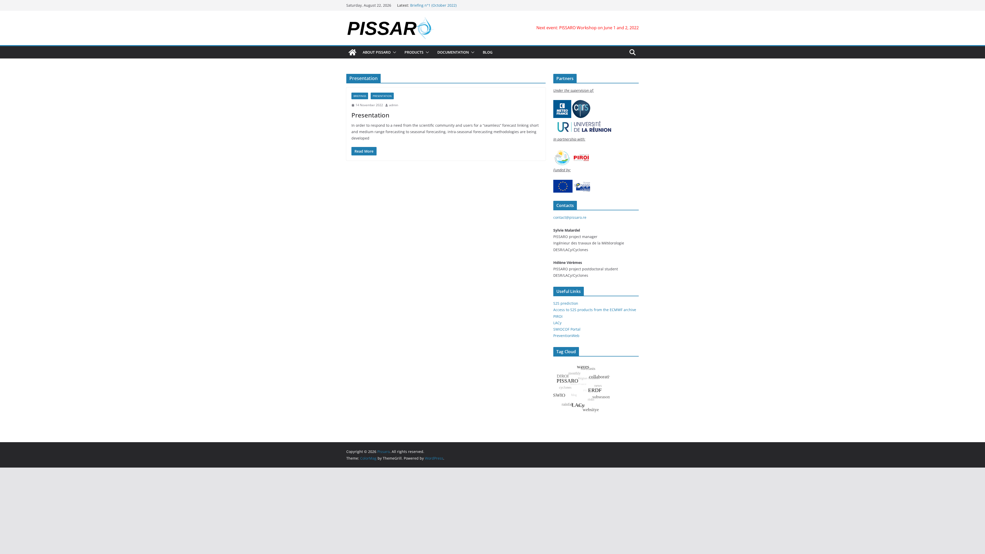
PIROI (558, 316)
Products (414, 52)
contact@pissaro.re (569, 217)
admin (393, 105)
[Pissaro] (352, 52)
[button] (393, 52)
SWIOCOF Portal (566, 329)
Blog (488, 52)
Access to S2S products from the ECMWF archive (594, 309)
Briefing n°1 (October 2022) (433, 5)
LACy (557, 322)
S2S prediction (565, 303)
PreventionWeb (566, 335)
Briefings (359, 96)
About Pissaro (377, 52)
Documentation (453, 52)
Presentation (382, 96)
